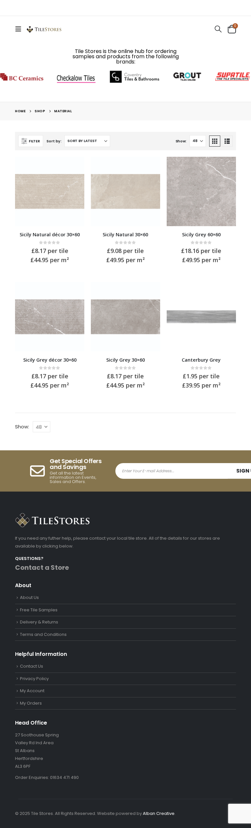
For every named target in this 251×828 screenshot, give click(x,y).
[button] (20, 29)
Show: (181, 141)
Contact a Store (42, 567)
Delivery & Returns (39, 622)
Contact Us (31, 666)
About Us (29, 597)
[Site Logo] (43, 29)
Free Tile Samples (39, 610)
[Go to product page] (49, 191)
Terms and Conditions (43, 634)
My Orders (31, 703)
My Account (32, 691)
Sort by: (53, 141)
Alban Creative (159, 813)
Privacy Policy (34, 678)
